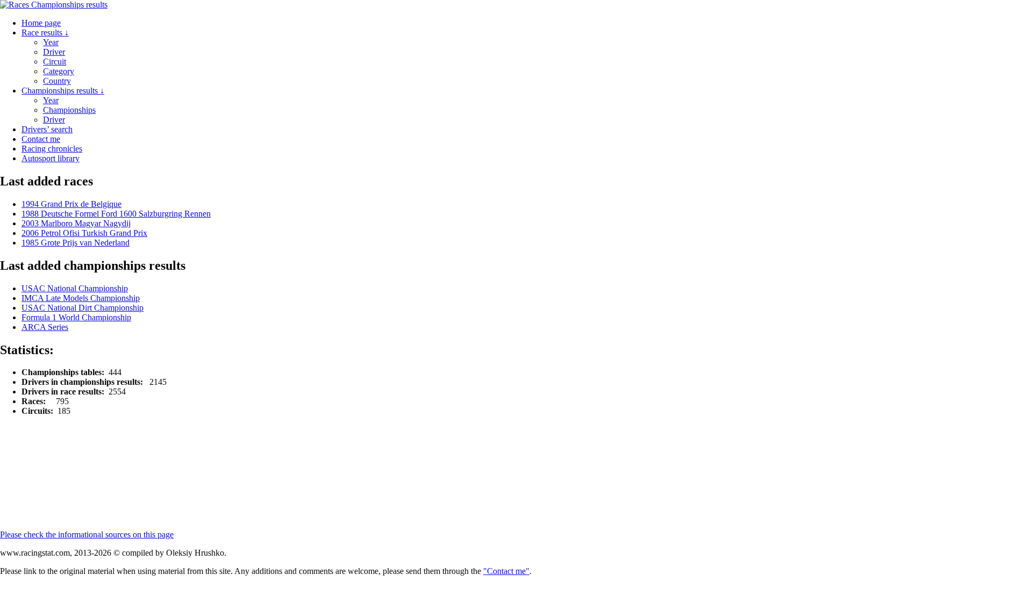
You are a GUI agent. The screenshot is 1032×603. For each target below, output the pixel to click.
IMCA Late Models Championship (81, 298)
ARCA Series (45, 327)
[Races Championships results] (54, 4)
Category (58, 71)
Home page (41, 22)
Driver (54, 51)
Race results (45, 32)
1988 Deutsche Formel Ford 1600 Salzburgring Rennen (116, 213)
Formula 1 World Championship (76, 317)
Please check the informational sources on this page (87, 534)
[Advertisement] (260, 449)
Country (57, 80)
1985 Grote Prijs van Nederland (76, 242)
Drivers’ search (47, 129)
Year (51, 42)
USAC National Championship (75, 288)
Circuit (54, 61)
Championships (69, 109)
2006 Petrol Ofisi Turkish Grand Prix (84, 233)
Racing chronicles (52, 148)
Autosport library (51, 158)
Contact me (41, 138)
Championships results (63, 90)
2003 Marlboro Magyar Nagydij (76, 223)
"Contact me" (506, 571)
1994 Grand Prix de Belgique (71, 204)
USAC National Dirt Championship (83, 307)
